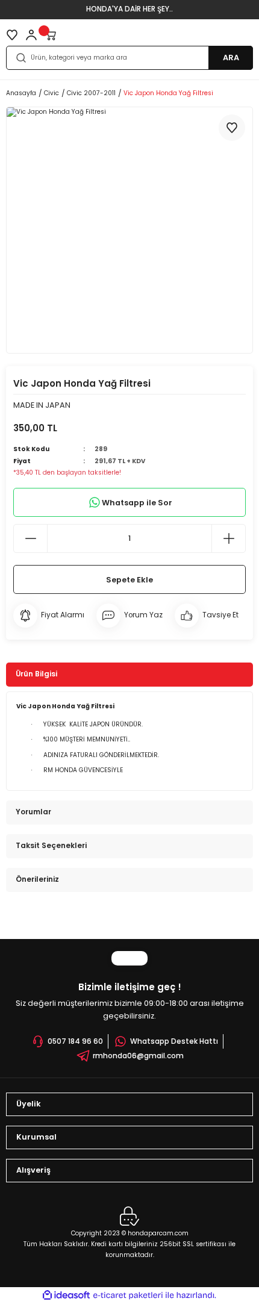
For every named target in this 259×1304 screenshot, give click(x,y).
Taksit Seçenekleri (51, 845)
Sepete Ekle (129, 580)
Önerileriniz (37, 879)
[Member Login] (31, 35)
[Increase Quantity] (228, 538)
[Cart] (51, 35)
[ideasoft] (66, 1295)
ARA (231, 57)
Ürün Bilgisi (36, 674)
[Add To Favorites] (232, 127)
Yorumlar (33, 812)
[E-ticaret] (128, 1295)
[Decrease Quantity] (31, 538)
